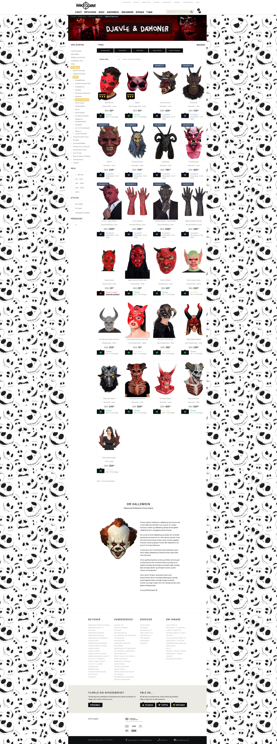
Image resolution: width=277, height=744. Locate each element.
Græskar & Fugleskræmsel (80, 120)
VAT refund (118, 674)
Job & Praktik (171, 625)
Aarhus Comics (94, 651)
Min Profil (144, 628)
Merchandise (113, 11)
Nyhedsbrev (144, 641)
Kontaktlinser (78, 159)
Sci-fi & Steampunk (82, 128)
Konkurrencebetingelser (176, 643)
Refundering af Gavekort (124, 677)
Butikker (136, 2)
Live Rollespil (76, 51)
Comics (78, 11)
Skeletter (78, 96)
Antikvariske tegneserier (124, 651)
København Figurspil (96, 633)
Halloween (91, 16)
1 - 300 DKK (79, 175)
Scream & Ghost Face (83, 83)
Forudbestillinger (82, 213)
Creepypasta (79, 87)
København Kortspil (96, 635)
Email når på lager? (113, 294)
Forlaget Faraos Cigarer (176, 651)
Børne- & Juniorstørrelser (81, 132)
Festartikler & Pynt (80, 150)
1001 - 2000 (79, 183)
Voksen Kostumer (79, 74)
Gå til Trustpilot (93, 719)
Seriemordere (80, 106)
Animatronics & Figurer (81, 146)
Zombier (78, 90)
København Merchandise (97, 643)
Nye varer (79, 204)
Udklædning (82, 16)
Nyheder (140, 11)
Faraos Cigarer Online (97, 672)
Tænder (76, 163)
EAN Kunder (118, 646)
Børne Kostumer (79, 70)
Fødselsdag (170, 646)
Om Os (168, 648)
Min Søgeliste (145, 635)
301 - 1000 (79, 179)
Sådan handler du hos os (124, 672)
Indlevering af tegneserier (125, 648)
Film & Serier (79, 103)
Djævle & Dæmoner (111, 16)
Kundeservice (166, 2)
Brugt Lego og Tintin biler (124, 656)
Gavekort (177, 2)
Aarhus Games (93, 648)
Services (146, 619)
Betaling (117, 630)
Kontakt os (118, 625)
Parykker (76, 140)
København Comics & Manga (99, 625)
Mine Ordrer (145, 638)
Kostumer (75, 54)
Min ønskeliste (188, 2)
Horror (77, 109)
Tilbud (149, 11)
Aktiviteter (92, 674)
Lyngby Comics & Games (97, 654)
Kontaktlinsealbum (122, 679)
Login (197, 2)
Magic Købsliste (120, 654)
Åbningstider (146, 2)
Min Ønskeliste (146, 630)
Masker (100, 16)
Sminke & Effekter (78, 57)
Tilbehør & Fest (77, 61)
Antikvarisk (90, 11)
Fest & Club (77, 153)
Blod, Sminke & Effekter (81, 156)
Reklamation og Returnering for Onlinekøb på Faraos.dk (125, 635)
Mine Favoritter (146, 633)
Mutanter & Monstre (82, 93)
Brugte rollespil (121, 659)
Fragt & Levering (120, 628)
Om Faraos (173, 619)
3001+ (77, 192)
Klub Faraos (126, 2)
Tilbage (100, 45)
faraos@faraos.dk (182, 740)
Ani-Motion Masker (82, 116)
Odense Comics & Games (97, 646)
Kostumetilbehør (79, 143)
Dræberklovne (80, 80)
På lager (78, 208)
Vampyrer (78, 125)
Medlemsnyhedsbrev (174, 659)
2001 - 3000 (79, 188)
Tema (73, 64)
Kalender (156, 2)
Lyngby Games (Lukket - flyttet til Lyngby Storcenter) (97, 664)
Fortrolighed (119, 641)
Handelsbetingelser (122, 643)
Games (101, 11)
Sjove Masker (80, 113)
